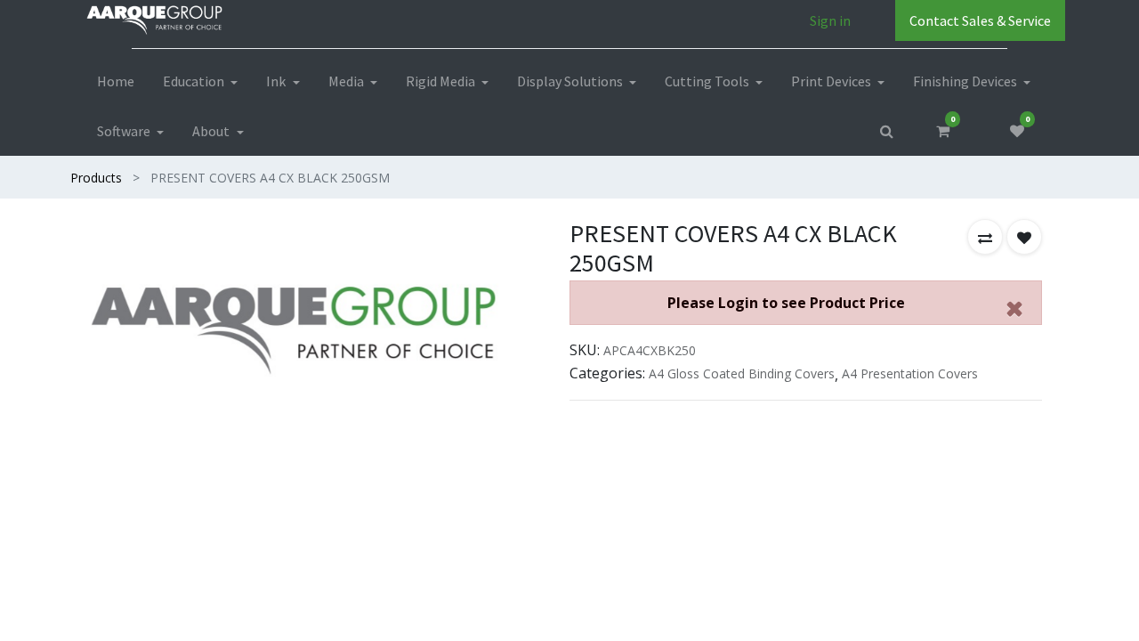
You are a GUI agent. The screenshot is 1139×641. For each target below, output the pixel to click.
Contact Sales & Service (980, 20)
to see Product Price (786, 302)
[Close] (1015, 308)
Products (96, 177)
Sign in (830, 20)
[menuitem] (116, 81)
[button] (985, 237)
